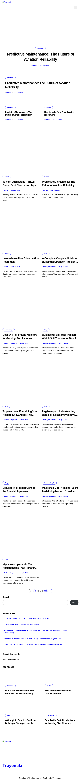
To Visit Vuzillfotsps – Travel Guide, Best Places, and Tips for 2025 (19, 185)
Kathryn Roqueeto (49, 266)
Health (49, 107)
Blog (45, 253)
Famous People (49, 483)
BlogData (46, 778)
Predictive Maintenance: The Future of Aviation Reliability (27, 618)
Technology (8, 330)
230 (45, 591)
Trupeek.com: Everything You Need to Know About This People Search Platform (20, 415)
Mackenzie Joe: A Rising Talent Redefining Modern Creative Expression (60, 491)
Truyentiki (12, 765)
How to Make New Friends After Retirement (21, 624)
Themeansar (57, 778)
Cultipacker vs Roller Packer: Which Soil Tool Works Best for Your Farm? (60, 338)
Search (6, 597)
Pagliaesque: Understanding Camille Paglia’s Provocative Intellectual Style (58, 415)
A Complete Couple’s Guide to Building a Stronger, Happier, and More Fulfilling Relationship (36, 631)
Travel (7, 177)
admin (34, 65)
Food (6, 559)
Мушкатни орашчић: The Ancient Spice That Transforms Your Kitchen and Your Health (20, 568)
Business (40, 48)
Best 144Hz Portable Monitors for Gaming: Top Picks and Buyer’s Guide (20, 338)
